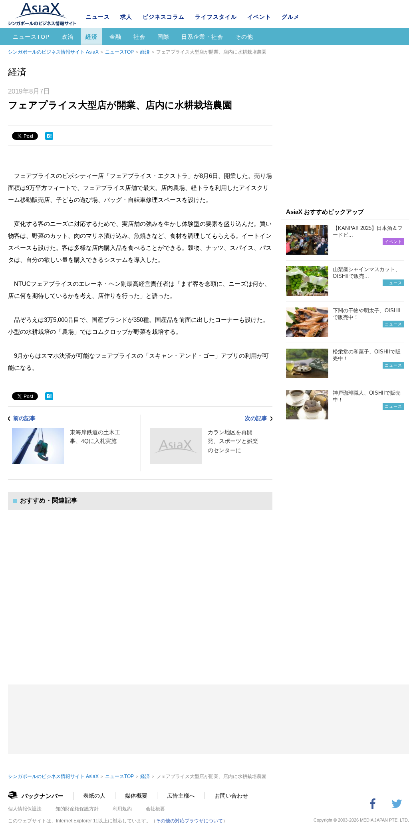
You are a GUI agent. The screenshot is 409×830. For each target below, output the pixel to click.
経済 (91, 37)
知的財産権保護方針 (77, 809)
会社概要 (155, 809)
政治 (67, 37)
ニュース (98, 17)
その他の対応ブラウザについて (189, 821)
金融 (115, 37)
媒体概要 (136, 795)
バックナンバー (43, 795)
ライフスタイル (216, 17)
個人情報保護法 (25, 809)
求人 (126, 17)
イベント (259, 17)
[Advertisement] (140, 589)
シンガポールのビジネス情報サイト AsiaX (53, 52)
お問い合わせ (231, 795)
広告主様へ (181, 795)
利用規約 (122, 809)
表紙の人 (94, 795)
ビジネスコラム (164, 17)
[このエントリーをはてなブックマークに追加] (49, 136)
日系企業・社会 (202, 37)
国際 (163, 37)
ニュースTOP (31, 37)
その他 (244, 37)
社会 (139, 37)
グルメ (291, 17)
